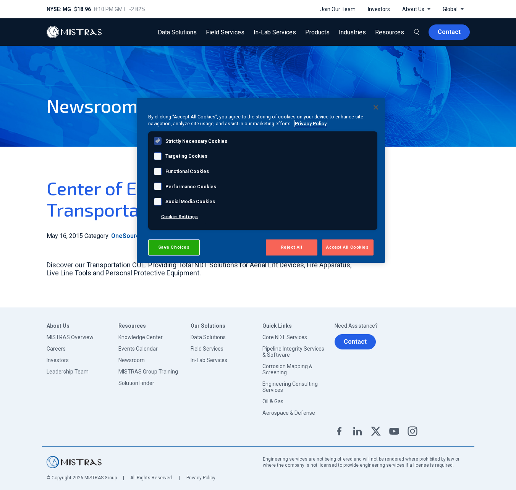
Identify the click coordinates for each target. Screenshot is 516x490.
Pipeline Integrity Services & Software (293, 352)
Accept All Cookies (347, 247)
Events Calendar (138, 349)
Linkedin (357, 431)
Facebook (339, 431)
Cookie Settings (179, 216)
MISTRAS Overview (70, 337)
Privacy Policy (200, 477)
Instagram (412, 431)
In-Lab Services (209, 360)
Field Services (207, 349)
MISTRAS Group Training (148, 372)
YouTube (394, 431)
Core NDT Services (284, 337)
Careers (56, 349)
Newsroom (131, 360)
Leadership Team (68, 372)
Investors (58, 360)
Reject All (291, 247)
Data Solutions (208, 337)
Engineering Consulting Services (290, 387)
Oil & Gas (272, 401)
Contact (355, 341)
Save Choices (174, 247)
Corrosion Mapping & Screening (287, 369)
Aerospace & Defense (288, 413)
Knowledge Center (140, 337)
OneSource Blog (134, 235)
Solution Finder (136, 383)
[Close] (375, 107)
